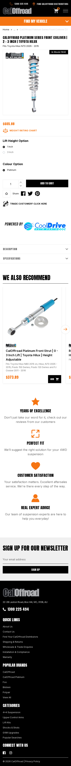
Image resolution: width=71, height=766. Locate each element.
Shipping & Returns (13, 641)
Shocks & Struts (11, 727)
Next (65, 329)
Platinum (11, 170)
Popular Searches (12, 737)
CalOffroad (9, 672)
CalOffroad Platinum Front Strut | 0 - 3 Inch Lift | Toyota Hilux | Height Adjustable (32, 355)
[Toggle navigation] (65, 11)
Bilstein (7, 687)
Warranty (7, 657)
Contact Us (9, 631)
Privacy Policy (32, 761)
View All (7, 697)
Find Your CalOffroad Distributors (20, 636)
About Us (8, 626)
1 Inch (10, 146)
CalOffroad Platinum (13, 677)
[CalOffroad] (17, 11)
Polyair (6, 692)
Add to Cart (47, 183)
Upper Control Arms (13, 717)
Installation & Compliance (16, 652)
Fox (5, 682)
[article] (32, 335)
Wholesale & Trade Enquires (18, 647)
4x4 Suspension (11, 712)
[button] (6, 193)
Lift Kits (7, 722)
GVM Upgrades (11, 732)
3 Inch (10, 152)
